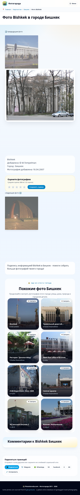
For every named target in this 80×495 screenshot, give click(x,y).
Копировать (12, 472)
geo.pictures (30, 490)
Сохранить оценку (36, 187)
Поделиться (12, 467)
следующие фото (12, 193)
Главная (8, 9)
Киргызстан (17, 9)
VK (49, 467)
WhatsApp (39, 467)
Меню (73, 3)
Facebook (56, 467)
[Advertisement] (40, 138)
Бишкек (26, 9)
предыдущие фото (15, 31)
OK (69, 467)
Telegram (26, 467)
